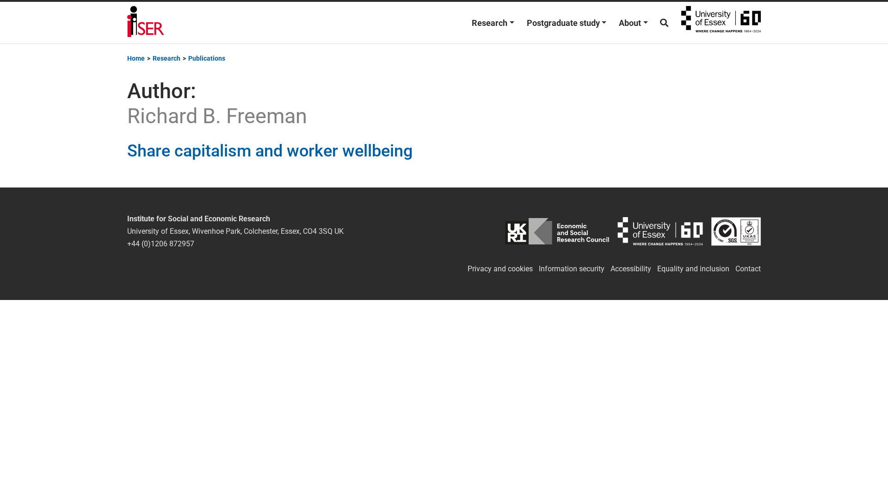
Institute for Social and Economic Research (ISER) (145, 22)
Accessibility (630, 268)
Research (489, 23)
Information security (571, 268)
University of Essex (721, 22)
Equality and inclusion (693, 268)
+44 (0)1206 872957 (160, 243)
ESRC (557, 231)
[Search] (664, 22)
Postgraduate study (563, 23)
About (630, 23)
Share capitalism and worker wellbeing (270, 151)
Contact (748, 268)
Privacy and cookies (500, 268)
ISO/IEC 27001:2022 (736, 231)
